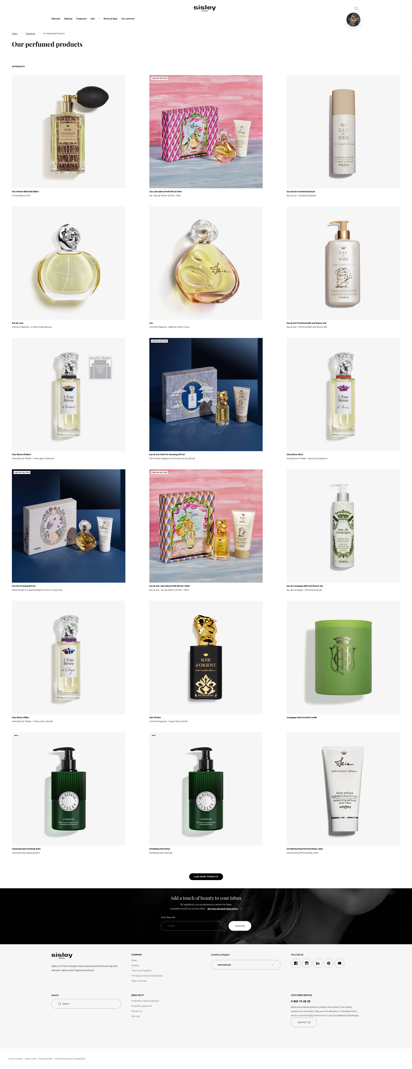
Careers (135, 965)
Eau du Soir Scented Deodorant (301, 191)
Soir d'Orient (155, 717)
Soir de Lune (17, 323)
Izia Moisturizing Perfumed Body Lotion (305, 849)
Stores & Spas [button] (110, 18)
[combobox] (246, 964)
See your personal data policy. (222, 908)
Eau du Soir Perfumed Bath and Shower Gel (306, 323)
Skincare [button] (56, 18)
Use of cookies (15, 1058)
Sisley (134, 960)
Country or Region (220, 954)
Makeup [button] (68, 18)
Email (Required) (168, 917)
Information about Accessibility (69, 1058)
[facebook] (296, 963)
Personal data (45, 1058)
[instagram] (307, 963)
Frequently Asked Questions (145, 1001)
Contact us (136, 1011)
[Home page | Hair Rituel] (353, 20)
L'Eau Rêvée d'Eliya (20, 717)
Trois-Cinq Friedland (141, 970)
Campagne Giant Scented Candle (302, 717)
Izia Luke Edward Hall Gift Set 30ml (165, 191)
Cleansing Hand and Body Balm (26, 849)
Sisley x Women (139, 981)
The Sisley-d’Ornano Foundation (147, 975)
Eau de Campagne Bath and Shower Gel (305, 586)
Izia (151, 323)
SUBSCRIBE (240, 926)
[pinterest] (328, 963)
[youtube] (339, 963)
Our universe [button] (127, 18)
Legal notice (31, 1058)
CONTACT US (303, 1022)
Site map (135, 1016)
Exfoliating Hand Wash (159, 849)
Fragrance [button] (81, 18)
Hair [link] (93, 18)
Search (65, 1003)
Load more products (206, 877)
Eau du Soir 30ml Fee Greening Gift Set (167, 454)
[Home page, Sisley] (205, 8)
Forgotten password (141, 1006)
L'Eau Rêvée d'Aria (295, 454)
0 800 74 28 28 (300, 1001)
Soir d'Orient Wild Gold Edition (25, 191)
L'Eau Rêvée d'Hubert (21, 454)
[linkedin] (318, 963)
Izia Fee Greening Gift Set (23, 586)
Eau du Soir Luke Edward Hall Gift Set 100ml (169, 586)
